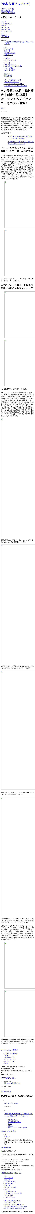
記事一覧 (7, 51)
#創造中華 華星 (9, 1057)
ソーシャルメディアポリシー (14, 84)
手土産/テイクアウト (11, 1103)
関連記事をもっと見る (8, 1131)
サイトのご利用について (12, 80)
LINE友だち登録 (9, 53)
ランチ (3, 108)
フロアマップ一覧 (10, 60)
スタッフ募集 (8, 68)
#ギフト (3, 21)
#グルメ (7, 1055)
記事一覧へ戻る (6, 1091)
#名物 (2, 33)
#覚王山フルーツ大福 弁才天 (17, 1128)
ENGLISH (12, 42)
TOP (5, 47)
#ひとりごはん (5, 29)
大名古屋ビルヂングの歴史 (13, 66)
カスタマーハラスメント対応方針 (15, 86)
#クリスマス (5, 37)
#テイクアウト (13, 1120)
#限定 (10, 1124)
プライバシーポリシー (11, 82)
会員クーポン (8, 55)
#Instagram (4, 35)
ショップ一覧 (8, 49)
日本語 (6, 42)
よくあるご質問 (9, 70)
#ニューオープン (6, 31)
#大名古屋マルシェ (7, 23)
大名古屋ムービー (10, 64)
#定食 (6, 1063)
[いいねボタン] (5, 1110)
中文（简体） (25, 42)
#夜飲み (3, 25)
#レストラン (5, 27)
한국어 (18, 42)
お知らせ (7, 58)
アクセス (7, 62)
